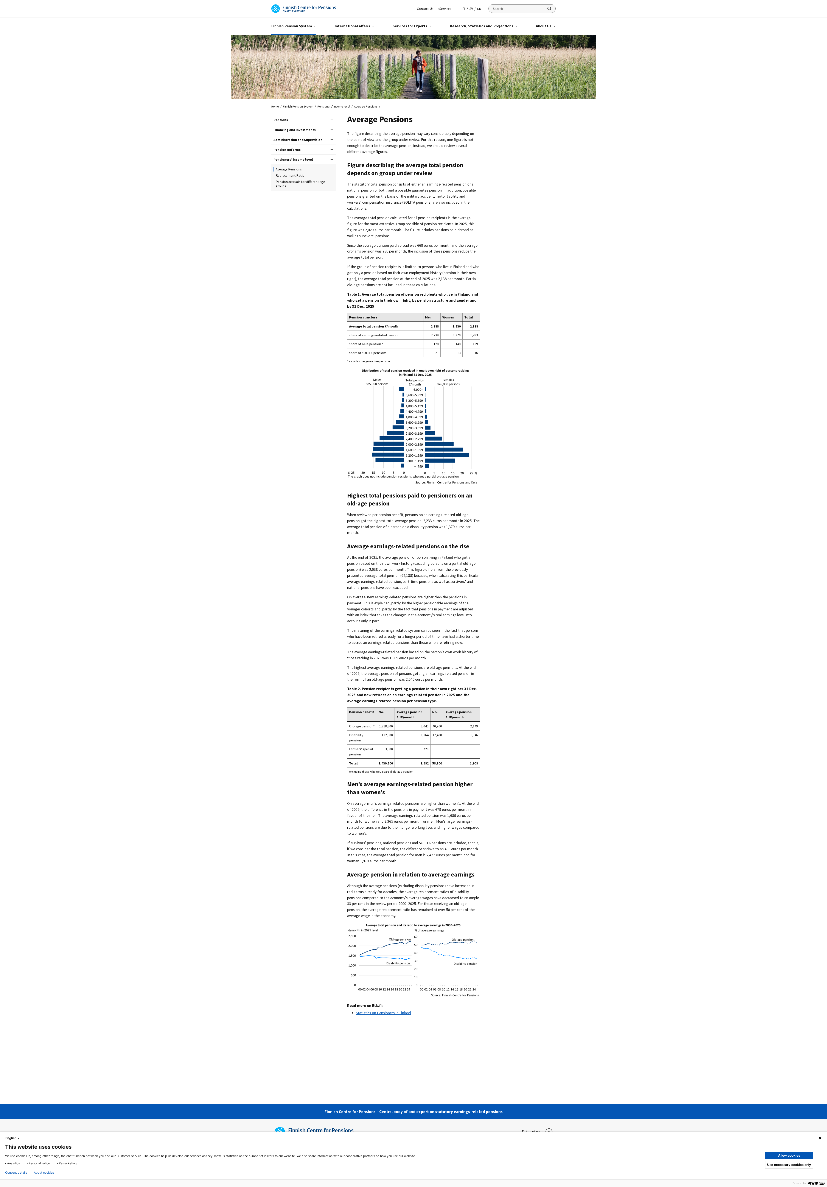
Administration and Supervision (298, 139)
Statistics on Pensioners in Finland (383, 1012)
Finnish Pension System (291, 25)
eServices (444, 8)
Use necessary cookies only (789, 1165)
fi (463, 8)
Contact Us (425, 8)
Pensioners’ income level (333, 106)
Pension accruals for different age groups (300, 183)
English (11, 1138)
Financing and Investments (295, 130)
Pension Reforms (287, 149)
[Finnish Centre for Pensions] (303, 8)
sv (471, 8)
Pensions (281, 120)
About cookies (44, 1172)
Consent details (16, 1172)
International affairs (352, 25)
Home (275, 106)
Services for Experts (410, 25)
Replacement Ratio (290, 175)
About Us (543, 25)
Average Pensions (289, 169)
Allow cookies (789, 1155)
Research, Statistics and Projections (481, 25)
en (479, 8)
